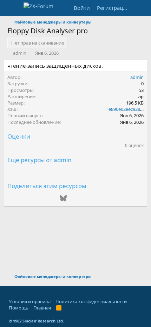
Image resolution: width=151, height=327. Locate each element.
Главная (42, 308)
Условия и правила (30, 301)
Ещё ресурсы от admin (39, 160)
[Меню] (13, 8)
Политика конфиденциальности (91, 301)
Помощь (18, 308)
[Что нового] (139, 7)
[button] (11, 291)
